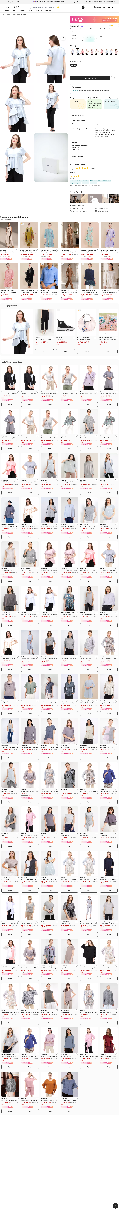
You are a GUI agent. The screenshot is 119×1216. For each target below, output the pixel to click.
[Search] (83, 7)
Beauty (48, 10)
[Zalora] (12, 7)
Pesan (44, 351)
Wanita (7, 10)
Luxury (39, 10)
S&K (90, 40)
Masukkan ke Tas (90, 78)
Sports (22, 10)
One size (73, 65)
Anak (31, 10)
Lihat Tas (115, 73)
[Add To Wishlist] (115, 78)
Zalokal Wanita (16, 14)
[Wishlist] (109, 7)
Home (2, 14)
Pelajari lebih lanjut (113, 98)
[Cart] (113, 7)
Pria (14, 10)
